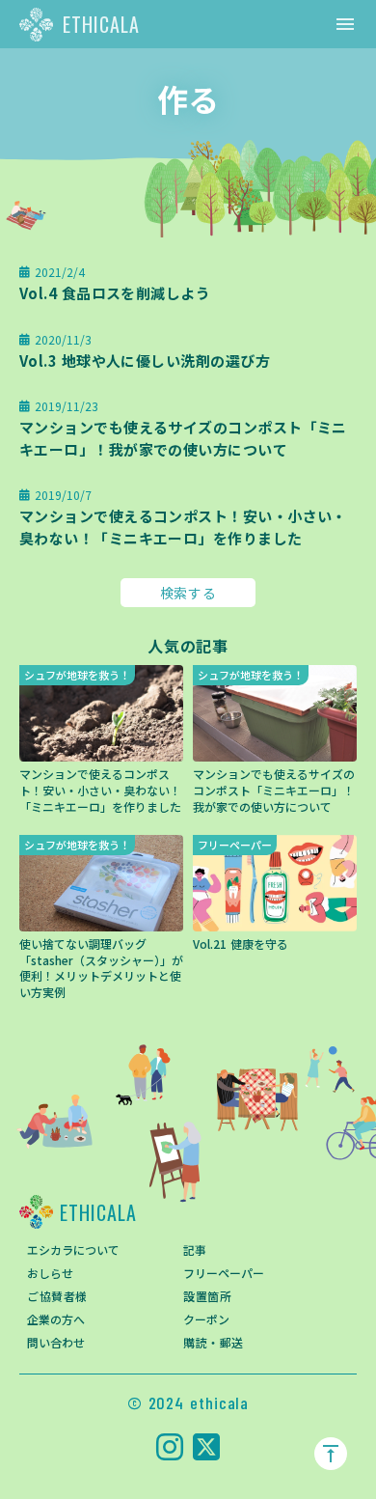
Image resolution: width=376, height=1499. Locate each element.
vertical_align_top (330, 1453)
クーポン (206, 1319)
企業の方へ (56, 1319)
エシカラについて (73, 1249)
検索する (188, 592)
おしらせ (50, 1272)
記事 (194, 1249)
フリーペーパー (223, 1272)
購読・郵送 (213, 1342)
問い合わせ (56, 1342)
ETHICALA (101, 24)
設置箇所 (207, 1296)
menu (345, 24)
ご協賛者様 (57, 1296)
